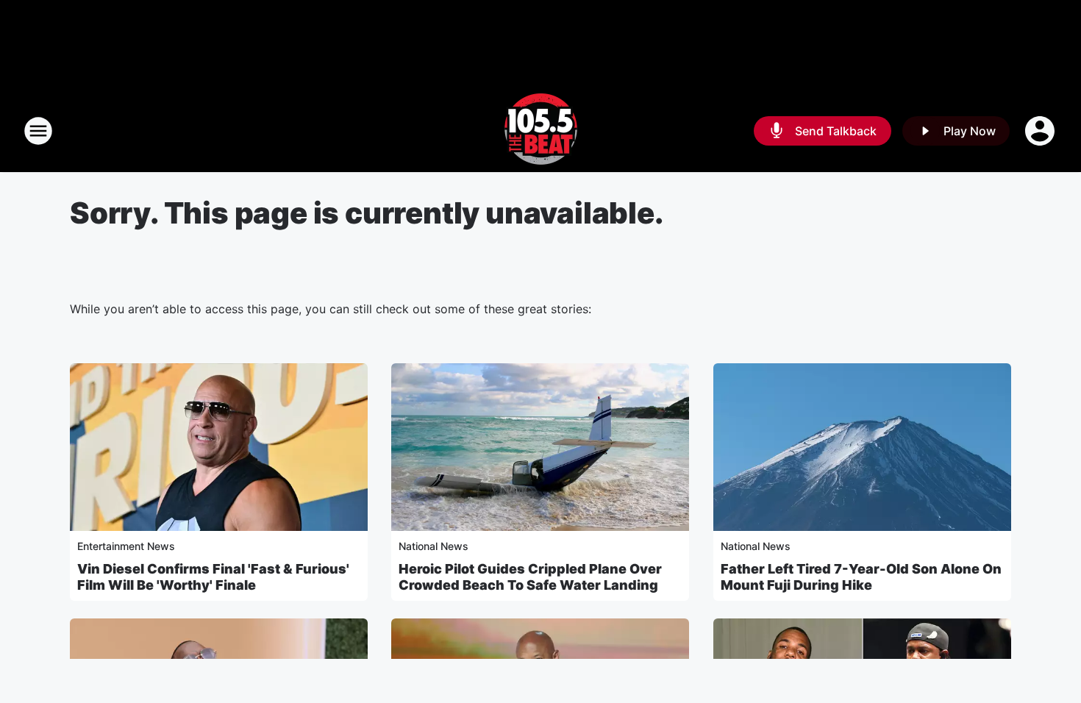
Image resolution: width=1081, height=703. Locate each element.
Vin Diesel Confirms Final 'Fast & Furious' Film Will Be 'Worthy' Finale (213, 577)
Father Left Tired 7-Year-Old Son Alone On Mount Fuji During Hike (861, 577)
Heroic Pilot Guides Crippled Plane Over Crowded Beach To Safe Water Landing (530, 577)
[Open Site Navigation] (38, 131)
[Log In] (1041, 131)
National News (433, 546)
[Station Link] (541, 131)
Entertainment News (126, 546)
